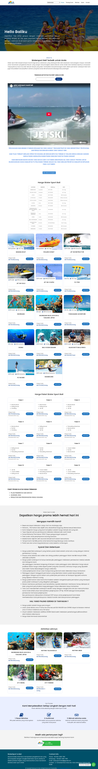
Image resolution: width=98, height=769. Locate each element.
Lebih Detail (29, 259)
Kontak (88, 2)
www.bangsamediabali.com (64, 768)
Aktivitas (77, 2)
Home (62, 2)
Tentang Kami (69, 2)
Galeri (82, 2)
